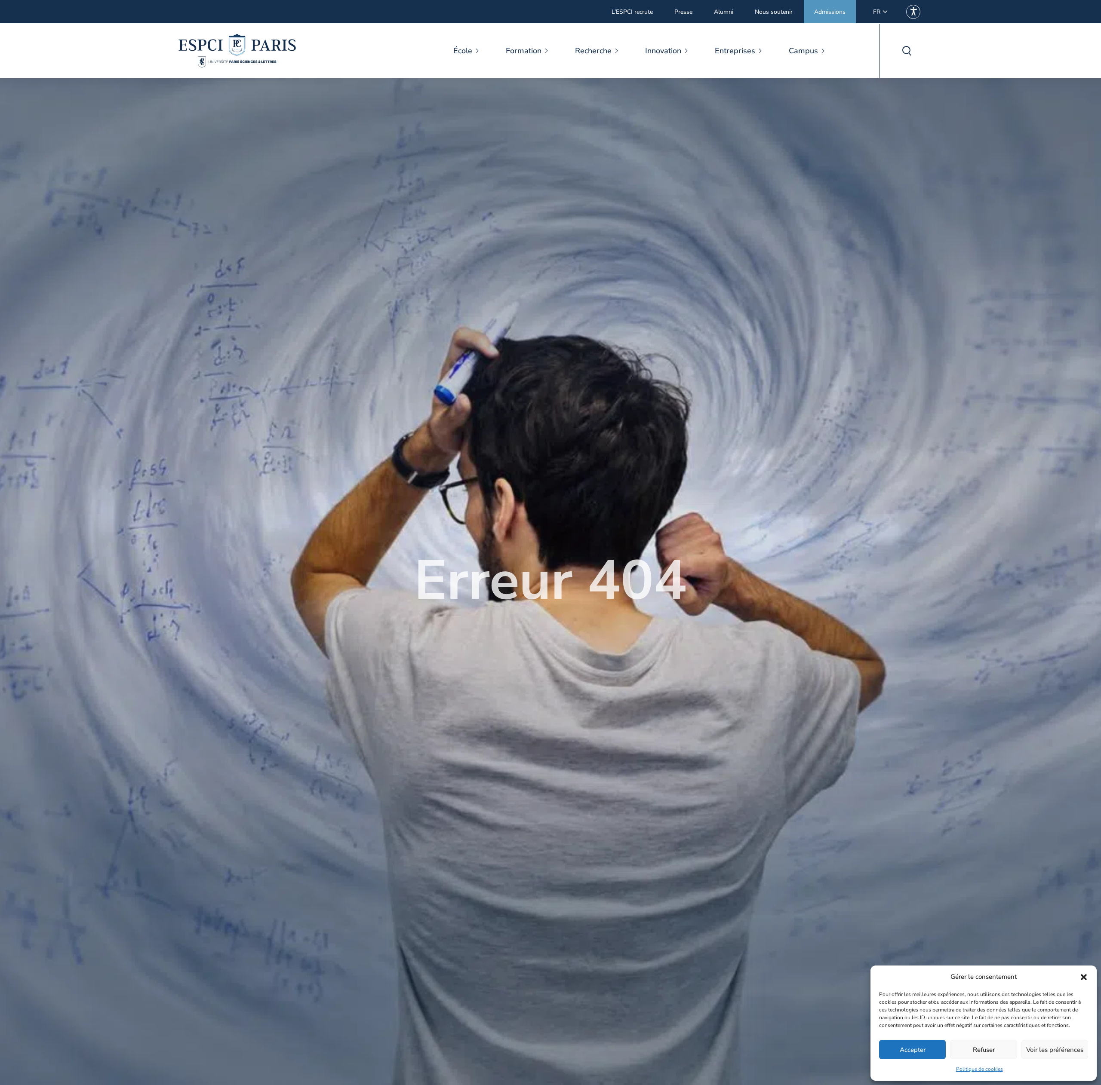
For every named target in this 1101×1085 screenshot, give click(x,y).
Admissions (830, 12)
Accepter (913, 1049)
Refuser (984, 1049)
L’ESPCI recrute (632, 12)
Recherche (593, 51)
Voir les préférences (1054, 1049)
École (462, 51)
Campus (803, 51)
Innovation (663, 51)
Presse (683, 12)
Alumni (723, 12)
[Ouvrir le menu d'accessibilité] (913, 12)
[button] (1083, 977)
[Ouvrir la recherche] (906, 51)
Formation (523, 51)
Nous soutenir (774, 12)
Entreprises (735, 51)
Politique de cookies (979, 1069)
